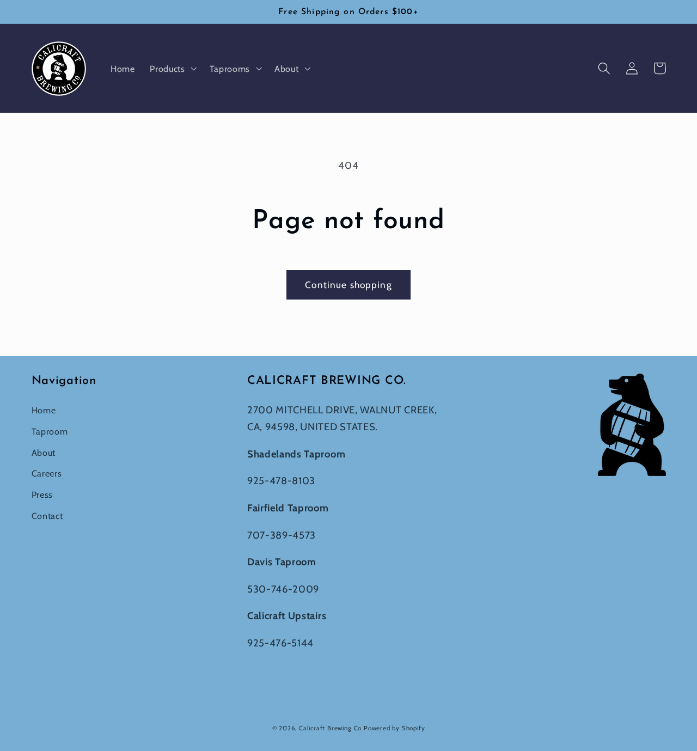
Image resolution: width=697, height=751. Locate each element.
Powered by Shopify (394, 728)
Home (44, 410)
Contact (47, 515)
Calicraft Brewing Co (330, 728)
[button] (171, 69)
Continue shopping (348, 284)
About (44, 452)
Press (42, 494)
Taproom (50, 431)
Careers (47, 473)
